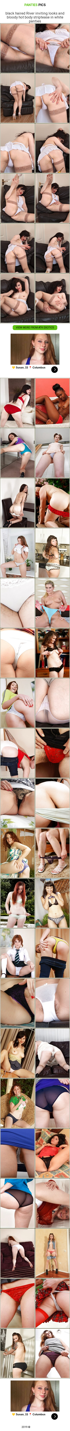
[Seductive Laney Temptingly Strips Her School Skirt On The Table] (52, 1153)
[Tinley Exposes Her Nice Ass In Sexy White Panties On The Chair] (52, 953)
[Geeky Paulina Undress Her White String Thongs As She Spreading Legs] (17, 553)
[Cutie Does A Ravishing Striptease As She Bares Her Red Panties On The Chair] (17, 703)
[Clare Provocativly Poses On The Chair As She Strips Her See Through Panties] (52, 1103)
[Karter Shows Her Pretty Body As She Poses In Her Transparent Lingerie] (52, 853)
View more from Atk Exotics (35, 327)
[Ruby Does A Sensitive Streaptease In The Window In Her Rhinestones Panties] (52, 1303)
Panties (35, 5)
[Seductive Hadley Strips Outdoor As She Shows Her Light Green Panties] (17, 903)
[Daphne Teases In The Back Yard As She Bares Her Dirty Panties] (52, 803)
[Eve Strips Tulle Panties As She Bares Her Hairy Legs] (52, 453)
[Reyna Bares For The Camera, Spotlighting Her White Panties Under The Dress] (17, 1303)
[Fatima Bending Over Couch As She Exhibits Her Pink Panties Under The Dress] (52, 1353)
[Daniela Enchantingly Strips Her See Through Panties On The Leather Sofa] (52, 1053)
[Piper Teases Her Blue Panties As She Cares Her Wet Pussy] (17, 853)
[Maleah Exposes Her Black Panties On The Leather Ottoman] (52, 1253)
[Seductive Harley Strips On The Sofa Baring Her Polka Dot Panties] (17, 403)
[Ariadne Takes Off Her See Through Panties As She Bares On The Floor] (17, 1203)
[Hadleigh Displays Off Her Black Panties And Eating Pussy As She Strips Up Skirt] (17, 1053)
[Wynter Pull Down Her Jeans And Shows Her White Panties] (17, 753)
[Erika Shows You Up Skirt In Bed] (17, 803)
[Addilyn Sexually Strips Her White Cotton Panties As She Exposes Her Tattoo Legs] (52, 703)
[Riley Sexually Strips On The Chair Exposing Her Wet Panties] (52, 603)
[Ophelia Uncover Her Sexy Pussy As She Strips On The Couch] (52, 1203)
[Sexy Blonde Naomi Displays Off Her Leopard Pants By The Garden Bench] (52, 903)
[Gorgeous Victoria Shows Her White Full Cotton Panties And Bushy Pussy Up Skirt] (17, 653)
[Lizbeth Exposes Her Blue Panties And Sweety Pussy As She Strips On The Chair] (17, 1103)
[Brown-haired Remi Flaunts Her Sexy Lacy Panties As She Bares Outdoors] (17, 453)
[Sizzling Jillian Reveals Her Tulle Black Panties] (52, 653)
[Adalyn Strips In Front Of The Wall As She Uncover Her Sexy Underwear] (17, 1153)
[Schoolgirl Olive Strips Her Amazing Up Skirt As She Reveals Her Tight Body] (17, 953)
